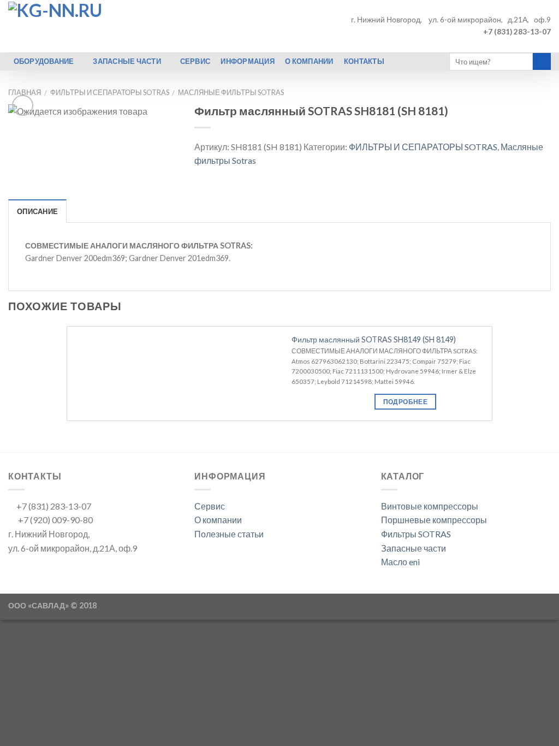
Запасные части (413, 548)
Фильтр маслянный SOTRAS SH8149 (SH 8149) (374, 339)
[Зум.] (22, 105)
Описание (37, 211)
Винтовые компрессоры (429, 506)
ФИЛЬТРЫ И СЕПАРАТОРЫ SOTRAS (109, 92)
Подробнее (405, 401)
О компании (218, 519)
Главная (24, 92)
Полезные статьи (229, 534)
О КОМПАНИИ (309, 61)
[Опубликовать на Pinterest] (241, 176)
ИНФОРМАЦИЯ (248, 61)
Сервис (209, 506)
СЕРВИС (195, 61)
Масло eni (400, 561)
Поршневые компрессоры (434, 519)
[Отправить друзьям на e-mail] (227, 176)
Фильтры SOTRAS (416, 534)
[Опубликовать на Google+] (254, 176)
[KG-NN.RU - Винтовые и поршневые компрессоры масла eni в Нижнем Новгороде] (114, 26)
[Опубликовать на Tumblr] (294, 176)
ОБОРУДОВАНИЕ (44, 61)
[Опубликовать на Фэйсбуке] (201, 176)
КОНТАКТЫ (364, 61)
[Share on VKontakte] (268, 176)
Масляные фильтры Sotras (231, 92)
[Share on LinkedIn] (281, 176)
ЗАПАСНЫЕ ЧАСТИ (127, 61)
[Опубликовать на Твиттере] (214, 176)
